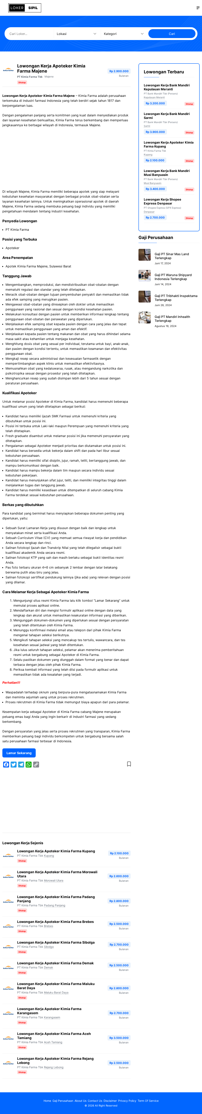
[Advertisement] (66, 160)
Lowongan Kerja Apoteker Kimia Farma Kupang (56, 851)
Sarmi (147, 125)
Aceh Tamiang (53, 1042)
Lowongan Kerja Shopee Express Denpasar (162, 201)
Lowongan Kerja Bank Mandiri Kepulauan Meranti (167, 87)
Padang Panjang (54, 905)
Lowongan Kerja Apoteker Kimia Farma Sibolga (56, 942)
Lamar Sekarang (19, 753)
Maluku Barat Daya (56, 992)
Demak (48, 967)
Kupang (49, 855)
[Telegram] (21, 765)
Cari (172, 34)
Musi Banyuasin (152, 183)
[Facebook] (6, 765)
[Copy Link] (36, 765)
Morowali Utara (53, 880)
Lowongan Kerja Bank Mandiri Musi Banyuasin (167, 173)
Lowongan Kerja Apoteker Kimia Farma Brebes (55, 922)
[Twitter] (13, 765)
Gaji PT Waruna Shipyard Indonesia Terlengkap (173, 277)
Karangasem (52, 1017)
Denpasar (149, 211)
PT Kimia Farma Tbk (30, 76)
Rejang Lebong (54, 1067)
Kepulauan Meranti (154, 97)
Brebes (48, 926)
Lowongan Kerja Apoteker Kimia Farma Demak (55, 963)
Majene (49, 76)
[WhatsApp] (28, 765)
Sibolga (49, 946)
